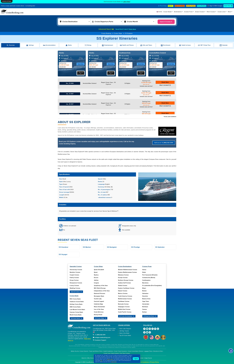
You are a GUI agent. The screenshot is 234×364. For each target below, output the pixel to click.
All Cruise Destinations (126, 316)
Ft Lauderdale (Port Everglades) (152, 285)
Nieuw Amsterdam (99, 306)
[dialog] (6, 1)
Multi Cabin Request (125, 328)
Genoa (144, 269)
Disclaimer (141, 358)
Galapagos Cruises (124, 306)
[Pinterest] (155, 329)
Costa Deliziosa (98, 312)
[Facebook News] (144, 332)
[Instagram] (150, 329)
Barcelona (145, 283)
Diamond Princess (99, 293)
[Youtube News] (147, 332)
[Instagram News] (150, 332)
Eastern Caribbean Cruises (126, 288)
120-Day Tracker (191, 5)
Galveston (145, 293)
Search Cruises (165, 22)
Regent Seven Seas (107, 82)
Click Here (132, 29)
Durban (144, 312)
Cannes (144, 309)
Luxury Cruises (74, 285)
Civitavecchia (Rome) (148, 277)
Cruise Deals (167, 11)
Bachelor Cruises (75, 272)
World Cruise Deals (75, 315)
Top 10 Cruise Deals (125, 335)
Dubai (144, 272)
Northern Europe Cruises (125, 280)
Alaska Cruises (122, 285)
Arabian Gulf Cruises (124, 283)
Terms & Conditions (143, 362)
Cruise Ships (118, 33)
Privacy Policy (154, 362)
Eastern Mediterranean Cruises (127, 272)
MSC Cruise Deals (75, 299)
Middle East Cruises (124, 309)
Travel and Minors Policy (95, 351)
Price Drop (163, 5)
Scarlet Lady (98, 298)
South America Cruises (125, 296)
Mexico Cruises (122, 293)
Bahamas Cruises (123, 275)
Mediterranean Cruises (125, 298)
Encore (96, 277)
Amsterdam (145, 304)
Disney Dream (98, 314)
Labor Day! (126, 1)
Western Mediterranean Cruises (127, 269)
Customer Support (100, 340)
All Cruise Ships (99, 318)
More (229, 11)
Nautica (96, 275)
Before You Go (75, 351)
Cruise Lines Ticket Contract (111, 353)
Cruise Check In (84, 351)
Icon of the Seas (99, 309)
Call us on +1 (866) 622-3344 (163, 142)
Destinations (178, 11)
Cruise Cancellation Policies (135, 351)
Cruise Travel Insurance (120, 351)
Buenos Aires (146, 298)
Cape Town (145, 301)
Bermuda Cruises (123, 304)
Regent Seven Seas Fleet (78, 239)
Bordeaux (145, 306)
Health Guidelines (108, 351)
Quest (96, 272)
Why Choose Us (91, 358)
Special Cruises (75, 291)
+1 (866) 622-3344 (100, 334)
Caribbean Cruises (123, 301)
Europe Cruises (123, 277)
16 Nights (127, 83)
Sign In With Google (216, 5)
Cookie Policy (114, 361)
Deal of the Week (179, 5)
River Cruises (211, 11)
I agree (136, 358)
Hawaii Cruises (122, 290)
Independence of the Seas (102, 290)
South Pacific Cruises (124, 312)
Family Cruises (74, 277)
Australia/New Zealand (89, 83)
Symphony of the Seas (101, 285)
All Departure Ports (149, 316)
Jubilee (96, 280)
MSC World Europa (100, 288)
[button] (75, 21)
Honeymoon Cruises (76, 283)
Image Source (148, 358)
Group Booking (202, 5)
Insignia (96, 283)
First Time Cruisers (125, 353)
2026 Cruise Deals (75, 307)
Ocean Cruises (199, 11)
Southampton (146, 280)
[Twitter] (152, 329)
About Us (84, 358)
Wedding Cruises (75, 288)
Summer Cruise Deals (76, 312)
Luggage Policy (148, 351)
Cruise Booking (106, 33)
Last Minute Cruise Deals (77, 309)
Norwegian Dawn (99, 296)
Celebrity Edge (98, 304)
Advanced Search (105, 29)
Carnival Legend (99, 301)
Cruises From (188, 11)
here (101, 360)
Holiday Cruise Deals (76, 304)
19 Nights (127, 104)
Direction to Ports (158, 351)
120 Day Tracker (124, 331)
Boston (144, 290)
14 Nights (127, 93)
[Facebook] (144, 329)
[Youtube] (147, 329)
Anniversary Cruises (76, 269)
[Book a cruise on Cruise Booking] (12, 11)
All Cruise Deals (75, 318)
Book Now (227, 5)
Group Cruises (74, 280)
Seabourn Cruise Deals (77, 301)
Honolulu (145, 296)
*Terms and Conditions (170, 116)
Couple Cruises (74, 275)
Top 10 (170, 5)
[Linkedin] (158, 329)
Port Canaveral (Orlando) (149, 275)
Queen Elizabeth (99, 269)
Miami (144, 288)
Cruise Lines (221, 11)
